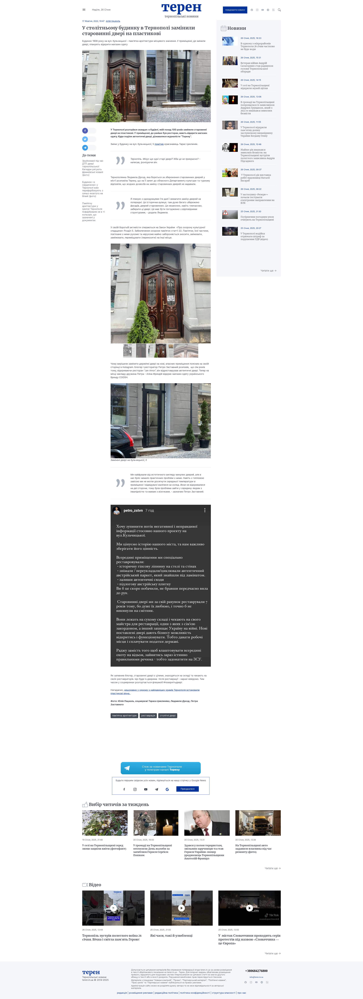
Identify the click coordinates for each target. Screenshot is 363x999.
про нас (242, 992)
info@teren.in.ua (256, 977)
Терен (181, 6)
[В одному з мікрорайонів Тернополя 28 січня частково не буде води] (230, 44)
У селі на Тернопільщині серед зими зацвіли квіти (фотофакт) (104, 847)
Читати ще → (269, 270)
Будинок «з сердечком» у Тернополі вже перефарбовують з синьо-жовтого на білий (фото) (92, 189)
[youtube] (262, 10)
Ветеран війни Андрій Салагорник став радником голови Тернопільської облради (257, 67)
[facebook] (252, 10)
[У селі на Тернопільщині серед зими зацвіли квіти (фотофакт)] (105, 823)
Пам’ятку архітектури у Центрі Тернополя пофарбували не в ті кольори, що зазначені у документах (93, 212)
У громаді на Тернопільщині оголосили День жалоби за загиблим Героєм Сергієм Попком (152, 850)
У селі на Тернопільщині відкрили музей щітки (255, 87)
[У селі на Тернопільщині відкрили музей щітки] (230, 84)
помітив (159, 144)
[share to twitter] (89, 139)
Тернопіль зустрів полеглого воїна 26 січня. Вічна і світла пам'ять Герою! (112, 937)
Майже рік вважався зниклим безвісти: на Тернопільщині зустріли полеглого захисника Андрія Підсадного (258, 155)
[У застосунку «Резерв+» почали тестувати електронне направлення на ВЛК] (230, 196)
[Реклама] (161, 768)
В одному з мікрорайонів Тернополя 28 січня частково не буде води (258, 46)
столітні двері (168, 715)
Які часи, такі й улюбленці (171, 936)
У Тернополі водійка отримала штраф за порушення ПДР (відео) (254, 236)
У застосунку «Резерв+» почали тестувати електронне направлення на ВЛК (257, 198)
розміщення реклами (141, 992)
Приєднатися (188, 789)
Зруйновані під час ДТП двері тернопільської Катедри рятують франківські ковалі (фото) (92, 167)
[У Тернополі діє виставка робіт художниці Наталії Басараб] (230, 175)
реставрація (148, 715)
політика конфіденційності (195, 992)
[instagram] (257, 10)
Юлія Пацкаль (113, 21)
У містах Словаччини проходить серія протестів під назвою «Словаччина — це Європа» (249, 939)
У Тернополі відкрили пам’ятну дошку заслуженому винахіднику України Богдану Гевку (257, 131)
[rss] (273, 10)
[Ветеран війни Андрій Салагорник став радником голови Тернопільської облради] (230, 64)
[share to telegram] (89, 148)
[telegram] (268, 10)
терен (91, 972)
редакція (122, 992)
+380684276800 (256, 971)
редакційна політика (166, 992)
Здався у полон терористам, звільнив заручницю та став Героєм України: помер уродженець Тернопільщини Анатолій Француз (204, 852)
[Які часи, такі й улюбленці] (181, 908)
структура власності (223, 992)
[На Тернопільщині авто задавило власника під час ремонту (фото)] (258, 823)
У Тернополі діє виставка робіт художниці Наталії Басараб (256, 177)
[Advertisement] (93, 266)
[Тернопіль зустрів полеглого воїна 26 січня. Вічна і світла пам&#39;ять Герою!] (113, 908)
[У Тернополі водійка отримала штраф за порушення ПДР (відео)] (230, 234)
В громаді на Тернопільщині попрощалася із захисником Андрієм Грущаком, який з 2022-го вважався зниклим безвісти (258, 108)
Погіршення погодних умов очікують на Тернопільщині (257, 218)
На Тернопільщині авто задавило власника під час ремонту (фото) (253, 849)
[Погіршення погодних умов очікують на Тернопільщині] (230, 215)
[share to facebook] (89, 131)
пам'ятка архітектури (124, 715)
